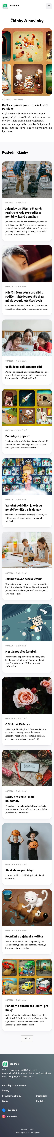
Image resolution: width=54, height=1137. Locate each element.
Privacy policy (21, 1132)
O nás (5, 1101)
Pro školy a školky (11, 1096)
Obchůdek (41, 1096)
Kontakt (40, 1101)
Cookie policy (35, 1132)
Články (5, 1091)
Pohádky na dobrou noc (14, 1086)
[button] (49, 6)
